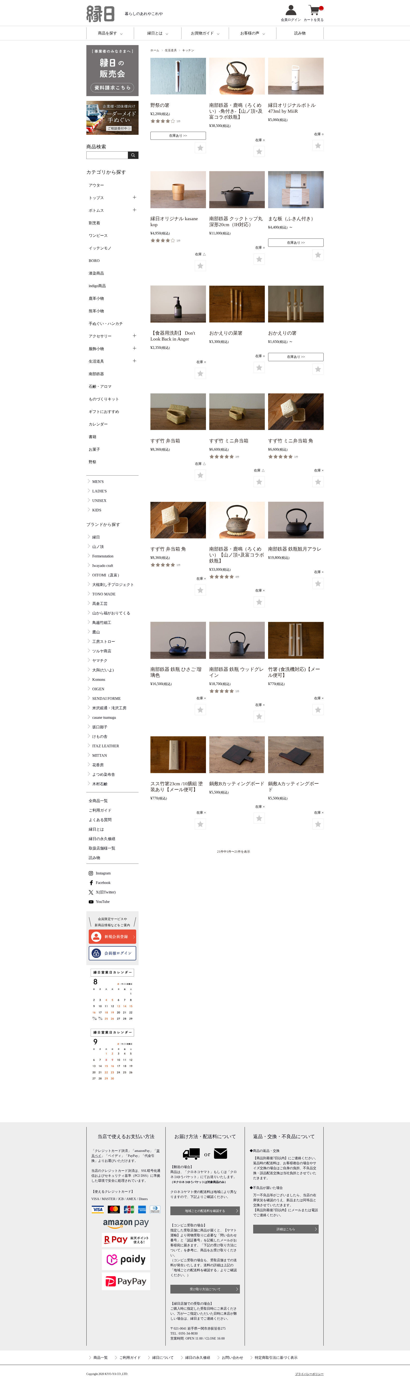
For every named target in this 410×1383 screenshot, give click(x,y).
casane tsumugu (104, 717)
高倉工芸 (99, 604)
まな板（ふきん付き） (292, 218)
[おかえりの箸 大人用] (296, 305)
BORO (94, 261)
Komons (98, 679)
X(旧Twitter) (106, 892)
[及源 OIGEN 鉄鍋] (237, 190)
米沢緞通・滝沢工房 (109, 708)
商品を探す (107, 33)
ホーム (154, 50)
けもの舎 (99, 736)
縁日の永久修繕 (102, 839)
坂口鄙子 (99, 727)
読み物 (300, 33)
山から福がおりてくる (111, 613)
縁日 (96, 537)
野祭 (92, 462)
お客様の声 (249, 33)
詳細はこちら (286, 1229)
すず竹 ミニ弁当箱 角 (290, 440)
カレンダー (98, 424)
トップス (96, 198)
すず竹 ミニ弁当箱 (228, 440)
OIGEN (98, 689)
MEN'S (98, 482)
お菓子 (94, 449)
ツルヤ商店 (101, 651)
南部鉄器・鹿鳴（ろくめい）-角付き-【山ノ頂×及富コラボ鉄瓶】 (236, 111)
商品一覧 (100, 1358)
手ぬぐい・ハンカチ (106, 324)
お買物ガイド (202, 33)
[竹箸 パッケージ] (296, 641)
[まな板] (296, 190)
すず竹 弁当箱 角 (168, 548)
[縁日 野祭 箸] (178, 77)
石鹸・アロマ (100, 386)
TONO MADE (104, 594)
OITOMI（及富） (106, 575)
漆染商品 (96, 273)
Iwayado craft (102, 566)
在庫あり (175, 135)
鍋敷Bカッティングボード (237, 783)
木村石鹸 (99, 784)
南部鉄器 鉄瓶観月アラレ (294, 548)
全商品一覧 (98, 801)
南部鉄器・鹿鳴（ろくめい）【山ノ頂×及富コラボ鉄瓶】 (236, 554)
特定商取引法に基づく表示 (276, 1358)
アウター (96, 185)
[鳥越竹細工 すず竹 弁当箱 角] (178, 521)
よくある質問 (100, 820)
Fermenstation (102, 556)
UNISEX (99, 501)
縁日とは (155, 33)
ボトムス (96, 210)
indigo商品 (97, 286)
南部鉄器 (96, 374)
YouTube (103, 902)
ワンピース (98, 236)
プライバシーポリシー (309, 1374)
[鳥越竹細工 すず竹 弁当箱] (178, 412)
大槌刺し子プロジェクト (113, 585)
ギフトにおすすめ (104, 412)
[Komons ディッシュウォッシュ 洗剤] (178, 305)
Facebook (103, 883)
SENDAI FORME (106, 698)
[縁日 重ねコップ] (178, 190)
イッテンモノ (100, 248)
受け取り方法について (205, 1289)
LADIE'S (99, 491)
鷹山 (96, 632)
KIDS (96, 510)
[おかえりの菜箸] (237, 305)
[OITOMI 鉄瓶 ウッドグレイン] (237, 641)
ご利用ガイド (100, 810)
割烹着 (94, 223)
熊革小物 (96, 311)
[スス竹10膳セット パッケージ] (178, 755)
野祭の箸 (159, 105)
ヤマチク (99, 661)
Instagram (103, 873)
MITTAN (99, 755)
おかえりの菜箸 (225, 333)
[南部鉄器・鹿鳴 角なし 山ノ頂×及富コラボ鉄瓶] (237, 521)
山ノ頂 (98, 547)
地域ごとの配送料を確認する (205, 1211)
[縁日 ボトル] (296, 77)
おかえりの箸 (282, 333)
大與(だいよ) (103, 670)
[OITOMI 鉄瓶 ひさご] (178, 641)
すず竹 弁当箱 (165, 440)
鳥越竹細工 (101, 623)
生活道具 (171, 50)
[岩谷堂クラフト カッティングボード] (237, 755)
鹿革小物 (96, 298)
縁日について (163, 1358)
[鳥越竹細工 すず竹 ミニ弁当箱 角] (296, 412)
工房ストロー (103, 642)
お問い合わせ (232, 1358)
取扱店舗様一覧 (102, 848)
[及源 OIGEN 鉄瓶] (296, 521)
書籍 (92, 437)
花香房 (98, 765)
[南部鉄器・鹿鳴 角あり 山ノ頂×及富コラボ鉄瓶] (237, 77)
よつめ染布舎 (103, 774)
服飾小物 (96, 349)
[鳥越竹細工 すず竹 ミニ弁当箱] (237, 412)
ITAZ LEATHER (105, 746)
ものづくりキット (104, 399)
